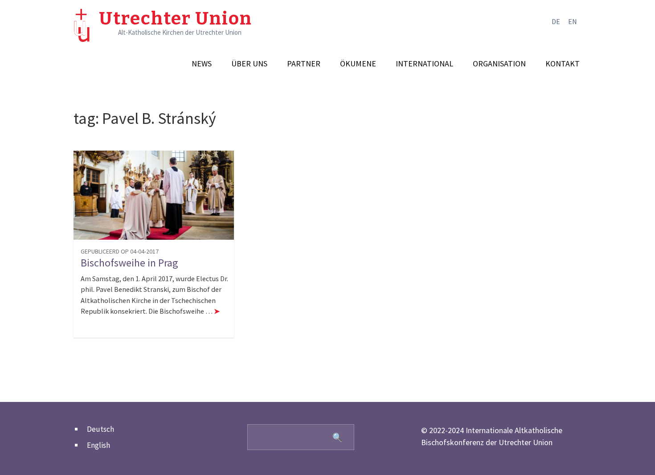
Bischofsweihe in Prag (129, 263)
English (98, 445)
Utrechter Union (175, 18)
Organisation (499, 64)
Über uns (249, 64)
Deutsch (100, 429)
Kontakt (562, 64)
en (572, 21)
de (556, 21)
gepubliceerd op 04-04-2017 (120, 251)
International (424, 64)
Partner (303, 64)
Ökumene (358, 64)
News (202, 64)
